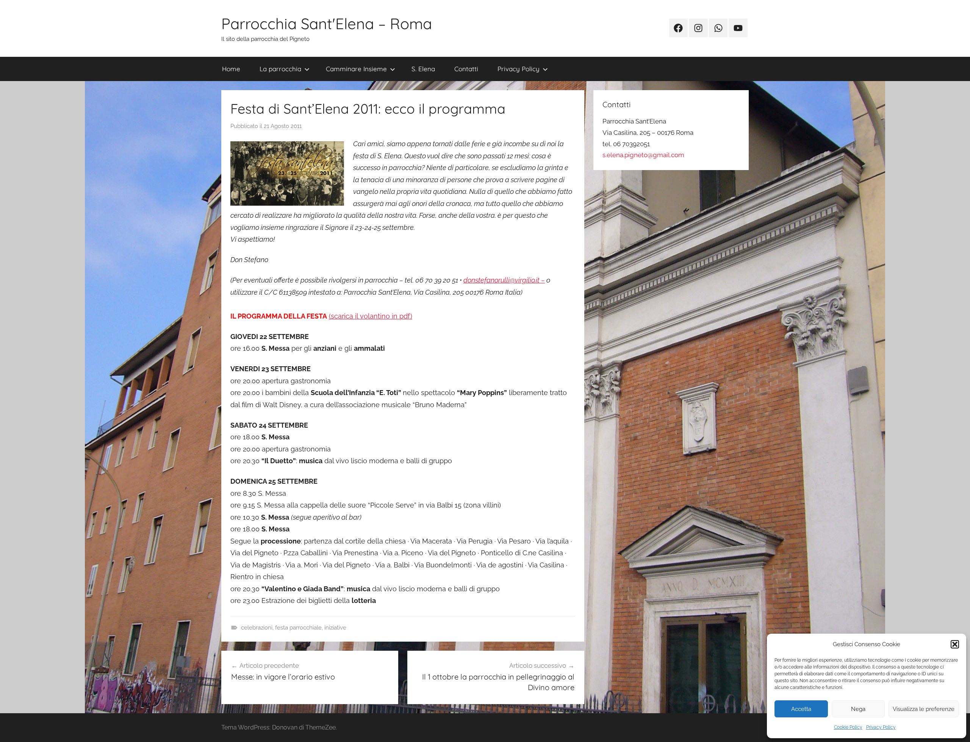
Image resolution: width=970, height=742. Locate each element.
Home (231, 69)
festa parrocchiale (298, 627)
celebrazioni (256, 627)
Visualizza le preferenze (923, 709)
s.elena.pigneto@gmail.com (643, 155)
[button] (955, 644)
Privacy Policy (881, 727)
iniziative (335, 627)
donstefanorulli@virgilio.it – (504, 280)
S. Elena (423, 69)
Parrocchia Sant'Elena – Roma (326, 23)
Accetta (801, 709)
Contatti (466, 69)
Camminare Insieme (356, 69)
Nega (858, 709)
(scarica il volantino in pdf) (370, 316)
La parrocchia (280, 69)
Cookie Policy (848, 727)
